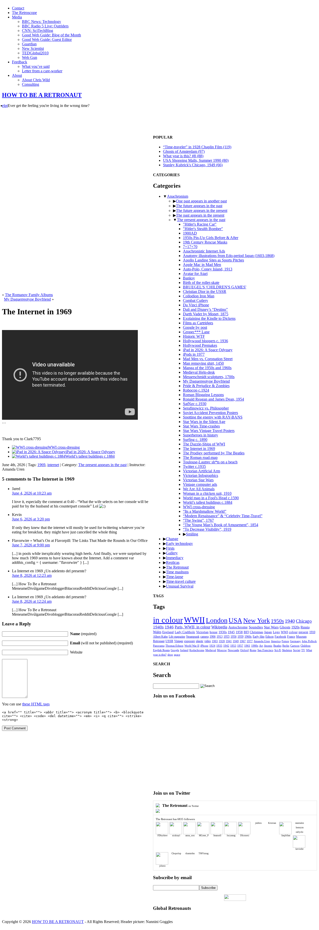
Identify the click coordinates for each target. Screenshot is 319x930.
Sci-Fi (277, 650)
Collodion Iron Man (198, 296)
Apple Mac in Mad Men (202, 264)
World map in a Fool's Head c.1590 (211, 498)
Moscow (222, 650)
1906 (213, 636)
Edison (269, 636)
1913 (220, 636)
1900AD (190, 233)
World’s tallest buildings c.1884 (207, 502)
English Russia (161, 650)
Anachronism (177, 196)
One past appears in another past (201, 201)
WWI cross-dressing (199, 507)
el (3, 105)
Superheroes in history (200, 435)
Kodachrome (196, 650)
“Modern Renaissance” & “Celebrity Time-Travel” (222, 516)
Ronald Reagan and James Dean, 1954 (213, 399)
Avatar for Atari (195, 273)
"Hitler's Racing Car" (200, 224)
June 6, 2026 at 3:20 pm (31, 519)
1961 (247, 645)
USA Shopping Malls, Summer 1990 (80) (196, 160)
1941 (229, 641)
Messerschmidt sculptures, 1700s (209, 377)
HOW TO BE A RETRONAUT (42, 95)
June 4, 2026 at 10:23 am (32, 493)
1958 (239, 632)
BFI (246, 632)
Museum (301, 636)
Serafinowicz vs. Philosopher (206, 408)
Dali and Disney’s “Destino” (205, 309)
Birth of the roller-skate (201, 282)
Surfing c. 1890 (195, 439)
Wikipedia (219, 627)
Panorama (158, 645)
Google (175, 650)
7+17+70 (190, 247)
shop (170, 654)
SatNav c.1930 (194, 404)
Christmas (256, 632)
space (177, 654)
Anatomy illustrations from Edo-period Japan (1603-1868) (228, 256)
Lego (276, 632)
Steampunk (192, 636)
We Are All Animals (199, 489)
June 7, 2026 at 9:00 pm (31, 545)
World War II (191, 645)
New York (256, 620)
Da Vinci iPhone (196, 305)
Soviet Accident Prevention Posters (210, 413)
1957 (240, 645)
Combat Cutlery (195, 300)
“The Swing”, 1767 (198, 520)
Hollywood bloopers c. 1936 (205, 341)
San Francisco (265, 650)
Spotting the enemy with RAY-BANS (212, 417)
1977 (250, 641)
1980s (254, 645)
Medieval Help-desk (199, 372)
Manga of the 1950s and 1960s (207, 368)
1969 (41, 465)
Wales (157, 632)
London (217, 620)
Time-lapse (174, 577)
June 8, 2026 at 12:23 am (32, 575)
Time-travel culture (181, 581)
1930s (223, 632)
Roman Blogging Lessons (203, 395)
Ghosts (285, 627)
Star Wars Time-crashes (201, 426)
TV (303, 650)
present (303, 632)
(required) (83, 634)
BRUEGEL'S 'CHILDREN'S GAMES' (214, 287)
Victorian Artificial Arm (201, 471)
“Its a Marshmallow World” (204, 511)
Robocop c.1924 (196, 390)
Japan (268, 632)
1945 (231, 632)
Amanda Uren (262, 641)
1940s (158, 627)
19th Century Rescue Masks (205, 242)
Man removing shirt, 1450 (203, 363)
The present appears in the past (102, 465)
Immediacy (174, 558)
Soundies (256, 627)
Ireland (184, 650)
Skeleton (287, 650)
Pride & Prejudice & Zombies (206, 386)
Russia (305, 627)
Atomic (268, 645)
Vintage (178, 641)
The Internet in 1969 (199, 448)
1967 (243, 641)
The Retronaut (177, 567)
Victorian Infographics (200, 475)
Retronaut (158, 641)
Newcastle (233, 650)
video (207, 641)
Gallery (172, 553)
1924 (212, 645)
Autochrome (238, 627)
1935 (219, 645)
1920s (295, 627)
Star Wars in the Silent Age (204, 422)
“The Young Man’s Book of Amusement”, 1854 (220, 525)
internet (53, 465)
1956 (234, 636)
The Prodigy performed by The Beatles (213, 453)
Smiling (192, 534)
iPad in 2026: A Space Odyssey (208, 350)
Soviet (296, 650)
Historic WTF (194, 336)
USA (235, 620)
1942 (226, 645)
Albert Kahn (160, 636)
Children (306, 645)
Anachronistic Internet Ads (204, 251)
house (214, 632)
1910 (312, 632)
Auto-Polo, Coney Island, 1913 (207, 269)
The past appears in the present (200, 215)
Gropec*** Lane (196, 332)
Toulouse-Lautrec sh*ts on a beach (210, 462)
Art (261, 645)
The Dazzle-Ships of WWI (204, 444)
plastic (199, 641)
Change (172, 539)
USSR (169, 641)
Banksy (189, 278)
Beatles (277, 645)
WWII (194, 619)
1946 (169, 627)
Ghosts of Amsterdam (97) (184, 151)
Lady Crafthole (185, 632)
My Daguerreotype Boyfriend (27, 299)
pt (6, 105)
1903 (215, 641)
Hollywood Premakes (200, 345)
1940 (290, 621)
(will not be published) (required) (101, 643)
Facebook (280, 636)
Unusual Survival (179, 586)
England (168, 632)
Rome (253, 650)
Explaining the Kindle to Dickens (209, 318)
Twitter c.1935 (194, 466)
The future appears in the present (201, 210)
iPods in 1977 (194, 354)
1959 (240, 636)
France (291, 636)
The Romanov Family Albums (29, 295)
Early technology (179, 543)
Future (285, 641)
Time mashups (177, 572)
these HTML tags (36, 704)
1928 (222, 641)
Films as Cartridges (198, 323)
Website (76, 652)
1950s (277, 621)
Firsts (170, 548)
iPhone (204, 645)
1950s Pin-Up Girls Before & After (210, 238)
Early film (258, 636)
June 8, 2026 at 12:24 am (32, 601)
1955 (227, 636)
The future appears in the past (199, 206)
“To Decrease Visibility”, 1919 (207, 529)
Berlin (285, 645)
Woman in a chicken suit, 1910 (207, 493)
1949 (236, 641)
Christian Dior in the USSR (204, 291)
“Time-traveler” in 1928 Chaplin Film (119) (197, 147)
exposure (189, 641)
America (276, 641)
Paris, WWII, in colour (192, 627)
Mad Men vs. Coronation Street (208, 359)
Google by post (195, 327)
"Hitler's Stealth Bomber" (203, 229)
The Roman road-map (200, 457)
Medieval (210, 650)
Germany (295, 641)
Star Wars (271, 627)
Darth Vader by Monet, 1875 (205, 314)
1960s (248, 636)
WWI (284, 632)
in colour (168, 619)
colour (293, 632)
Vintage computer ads (200, 484)
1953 (233, 645)
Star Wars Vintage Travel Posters (209, 430)
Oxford (244, 650)
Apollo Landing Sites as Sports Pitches (213, 260)
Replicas (172, 562)
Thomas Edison (174, 645)
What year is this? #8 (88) (183, 156)
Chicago (304, 621)
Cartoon (295, 645)
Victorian (202, 632)
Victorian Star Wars (198, 480)
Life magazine (177, 636)
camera (204, 636)
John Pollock (309, 641)
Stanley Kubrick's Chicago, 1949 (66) (193, 165)
